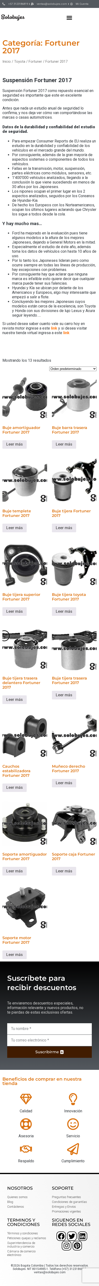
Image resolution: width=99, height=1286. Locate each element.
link (54, 328)
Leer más (14, 444)
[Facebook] (61, 1236)
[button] (69, 17)
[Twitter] (71, 1236)
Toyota (19, 61)
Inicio (6, 61)
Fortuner (35, 61)
